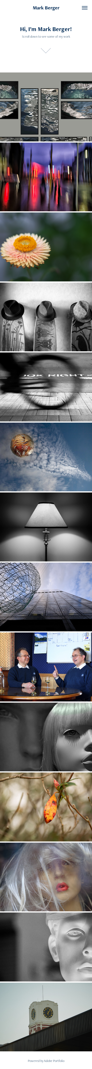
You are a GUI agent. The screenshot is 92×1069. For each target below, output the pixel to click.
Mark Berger (46, 7)
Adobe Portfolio (54, 1061)
